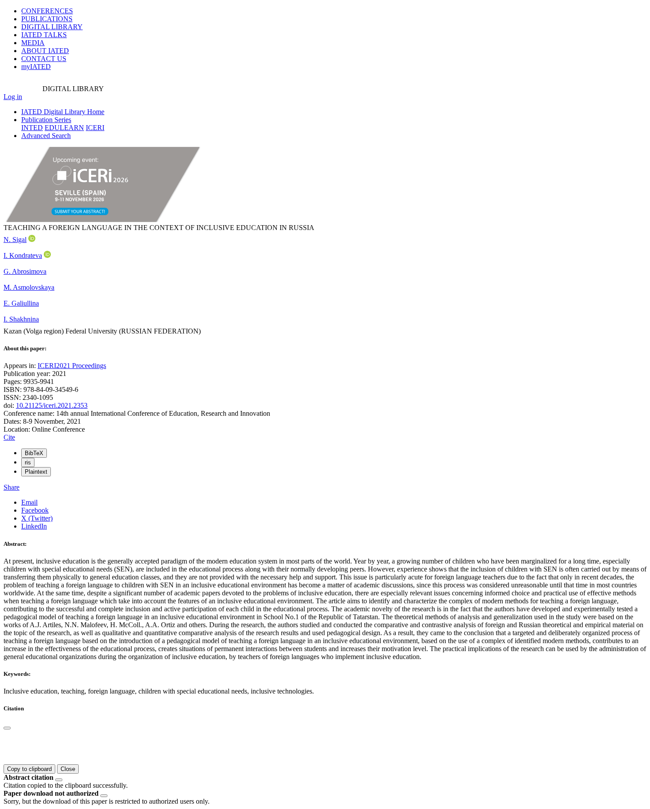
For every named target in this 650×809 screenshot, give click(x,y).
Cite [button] (9, 437)
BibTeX (34, 453)
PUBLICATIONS (47, 19)
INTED (32, 127)
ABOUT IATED (45, 50)
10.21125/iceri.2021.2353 (52, 405)
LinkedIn (34, 526)
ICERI (95, 127)
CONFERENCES (47, 11)
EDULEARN (64, 127)
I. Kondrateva (23, 255)
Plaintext (36, 471)
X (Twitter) (37, 518)
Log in (13, 96)
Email (29, 502)
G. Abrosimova (25, 271)
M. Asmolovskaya (29, 287)
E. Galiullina (21, 303)
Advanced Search (46, 135)
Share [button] (11, 487)
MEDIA (33, 42)
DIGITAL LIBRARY (52, 27)
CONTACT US (43, 58)
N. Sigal (15, 239)
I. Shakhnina (21, 319)
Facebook (35, 510)
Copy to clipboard (29, 769)
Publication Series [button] (46, 119)
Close (68, 769)
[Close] (7, 728)
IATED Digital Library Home (62, 111)
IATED (44, 34)
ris (28, 462)
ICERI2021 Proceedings (72, 365)
